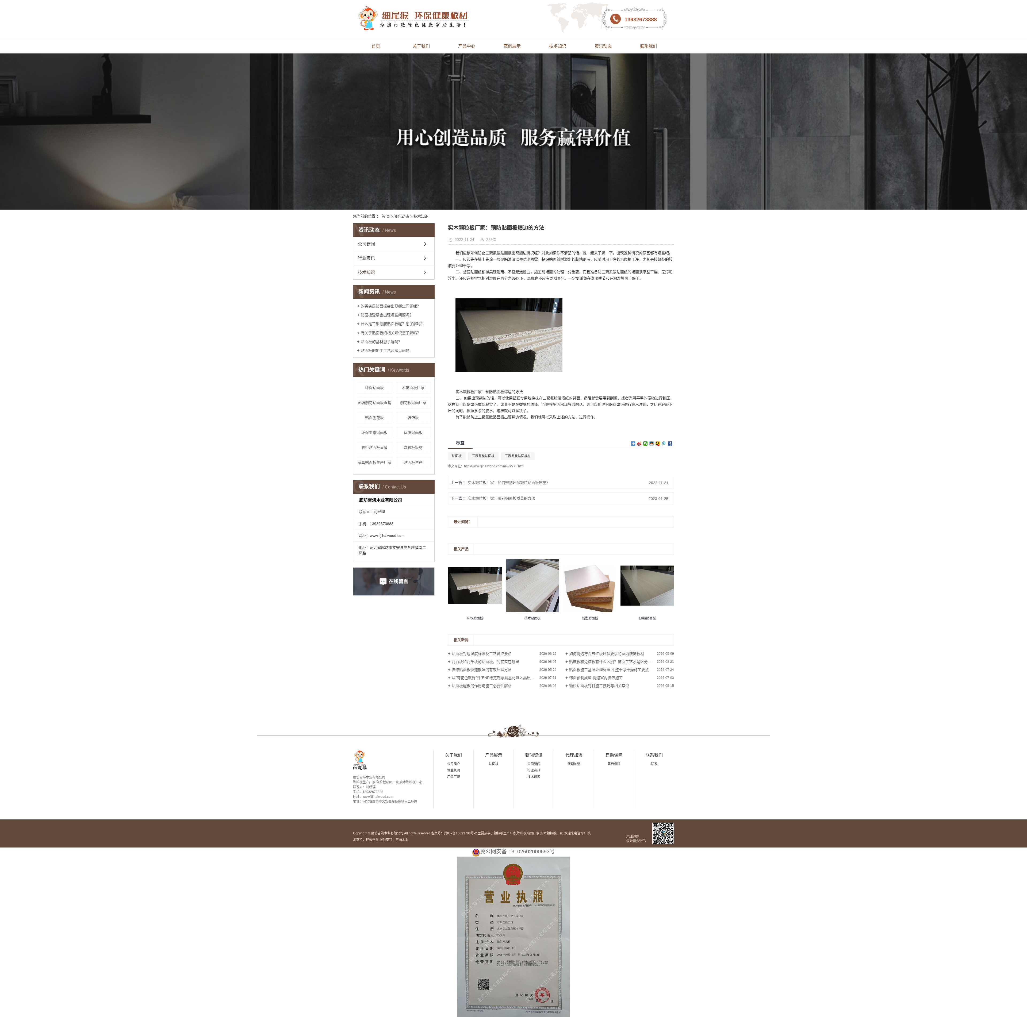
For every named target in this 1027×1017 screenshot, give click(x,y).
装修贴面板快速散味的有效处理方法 (482, 670)
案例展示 (512, 46)
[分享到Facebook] (670, 443)
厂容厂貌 (453, 777)
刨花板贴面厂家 (413, 402)
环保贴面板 (374, 388)
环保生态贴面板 (374, 432)
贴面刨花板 (374, 417)
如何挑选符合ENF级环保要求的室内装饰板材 (606, 654)
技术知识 (557, 46)
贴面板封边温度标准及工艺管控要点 (482, 654)
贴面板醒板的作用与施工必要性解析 (482, 686)
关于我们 (421, 46)
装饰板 (413, 417)
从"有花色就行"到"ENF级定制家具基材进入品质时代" (495, 678)
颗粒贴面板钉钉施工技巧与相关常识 (599, 686)
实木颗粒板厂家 (551, 833)
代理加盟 (574, 755)
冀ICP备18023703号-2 (460, 833)
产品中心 (466, 46)
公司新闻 (366, 244)
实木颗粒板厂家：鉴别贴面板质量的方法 (501, 498)
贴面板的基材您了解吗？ (381, 342)
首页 (375, 46)
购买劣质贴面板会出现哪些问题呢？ (391, 306)
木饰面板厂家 (413, 388)
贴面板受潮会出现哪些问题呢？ (387, 315)
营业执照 (453, 770)
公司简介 (453, 764)
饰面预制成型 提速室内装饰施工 (596, 678)
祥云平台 (372, 840)
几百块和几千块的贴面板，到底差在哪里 (485, 662)
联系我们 (648, 46)
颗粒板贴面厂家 (528, 833)
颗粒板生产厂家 (505, 833)
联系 (654, 764)
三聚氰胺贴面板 (483, 456)
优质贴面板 (413, 432)
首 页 (385, 216)
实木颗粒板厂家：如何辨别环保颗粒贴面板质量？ (509, 482)
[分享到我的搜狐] (658, 443)
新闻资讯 (533, 755)
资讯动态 (603, 46)
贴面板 (457, 456)
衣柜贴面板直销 (374, 447)
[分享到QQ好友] (651, 443)
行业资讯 (366, 258)
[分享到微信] (645, 443)
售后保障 (614, 755)
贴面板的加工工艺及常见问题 (385, 350)
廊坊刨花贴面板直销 (374, 402)
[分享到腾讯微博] (664, 443)
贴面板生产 (413, 462)
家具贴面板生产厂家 (374, 462)
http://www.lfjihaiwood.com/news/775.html (494, 466)
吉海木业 (402, 840)
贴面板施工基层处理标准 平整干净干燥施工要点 (609, 670)
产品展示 (493, 755)
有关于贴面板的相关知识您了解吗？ (391, 333)
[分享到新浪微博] (639, 443)
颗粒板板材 (413, 447)
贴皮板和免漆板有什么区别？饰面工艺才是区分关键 (612, 662)
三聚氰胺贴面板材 (518, 456)
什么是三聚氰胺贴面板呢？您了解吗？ (392, 324)
